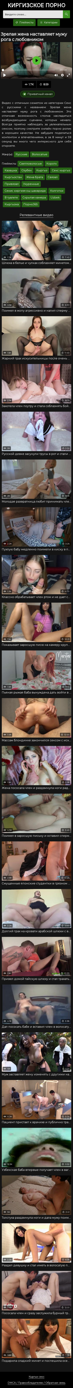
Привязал (12, 184)
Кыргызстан (13, 177)
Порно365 (30, 204)
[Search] (66, 14)
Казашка (11, 170)
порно (36, 5)
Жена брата (34, 177)
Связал (53, 177)
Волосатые (39, 154)
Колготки (56, 190)
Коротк (51, 163)
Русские (21, 154)
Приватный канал (40, 94)
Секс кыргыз (61, 170)
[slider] (28, 70)
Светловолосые (30, 163)
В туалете (11, 197)
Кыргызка (12, 204)
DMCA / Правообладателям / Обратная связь (36, 1382)
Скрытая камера (34, 197)
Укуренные (31, 184)
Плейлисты (26, 22)
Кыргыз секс (36, 1376)
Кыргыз (41, 170)
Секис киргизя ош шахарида (25, 190)
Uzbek (55, 197)
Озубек (26, 170)
